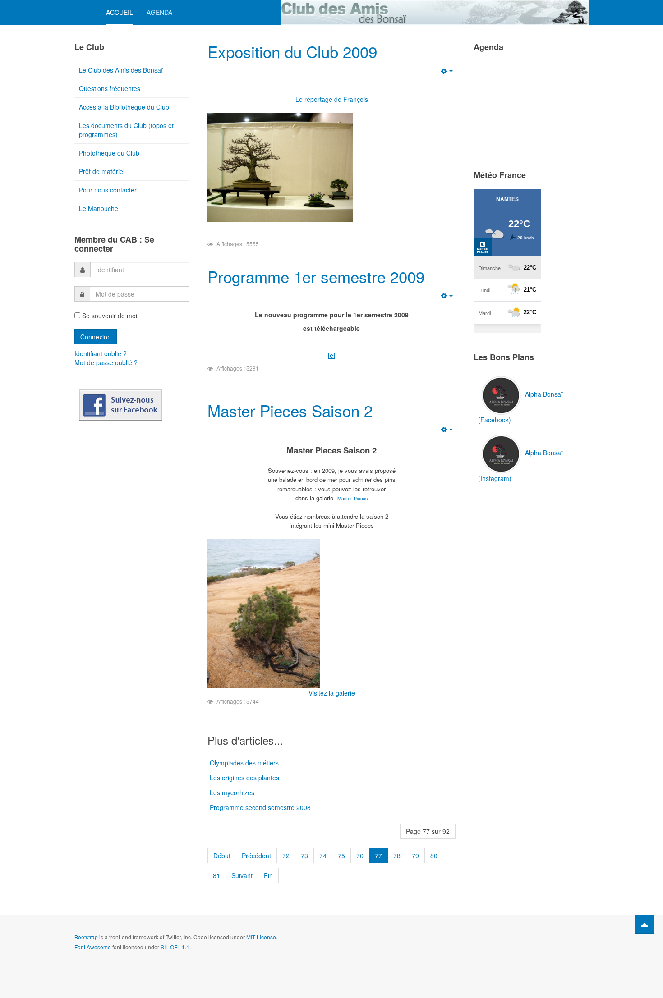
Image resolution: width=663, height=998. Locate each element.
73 (304, 855)
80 (433, 855)
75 (341, 855)
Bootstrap (86, 937)
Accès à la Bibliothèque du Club (124, 106)
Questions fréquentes (109, 88)
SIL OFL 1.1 (175, 947)
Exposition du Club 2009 (292, 51)
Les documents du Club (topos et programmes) (126, 130)
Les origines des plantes (244, 777)
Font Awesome (92, 947)
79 (415, 855)
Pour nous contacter (108, 189)
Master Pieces (352, 498)
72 (286, 855)
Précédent (256, 855)
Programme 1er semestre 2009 (315, 276)
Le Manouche (98, 208)
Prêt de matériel (101, 171)
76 (360, 855)
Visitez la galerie (331, 692)
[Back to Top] (644, 924)
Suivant (242, 875)
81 (216, 875)
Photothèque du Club (109, 152)
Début (221, 855)
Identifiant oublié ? (100, 353)
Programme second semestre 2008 (260, 807)
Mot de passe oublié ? (106, 362)
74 (323, 855)
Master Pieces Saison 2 (290, 410)
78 (397, 855)
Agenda (159, 12)
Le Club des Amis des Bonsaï (121, 69)
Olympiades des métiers (244, 762)
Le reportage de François (331, 99)
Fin (268, 875)
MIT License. (261, 937)
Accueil (119, 12)
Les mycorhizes (232, 792)
